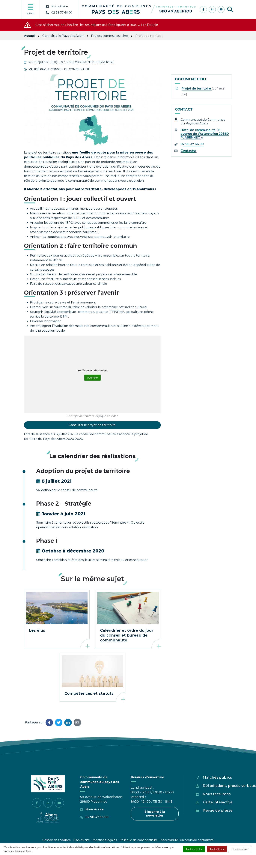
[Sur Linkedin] (68, 722)
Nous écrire (94, 809)
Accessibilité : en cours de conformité (187, 840)
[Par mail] (77, 722)
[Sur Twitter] (58, 722)
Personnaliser (240, 849)
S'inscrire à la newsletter (154, 813)
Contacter (189, 150)
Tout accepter (194, 849)
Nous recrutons (217, 794)
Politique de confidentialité (139, 840)
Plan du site (81, 840)
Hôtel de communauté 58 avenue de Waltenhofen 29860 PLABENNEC (205, 133)
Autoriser (92, 377)
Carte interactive (218, 802)
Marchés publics (217, 777)
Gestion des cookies (56, 840)
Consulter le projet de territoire (92, 425)
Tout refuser (217, 849)
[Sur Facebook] (49, 722)
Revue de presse (218, 810)
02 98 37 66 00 (192, 144)
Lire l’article (149, 25)
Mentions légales (105, 840)
